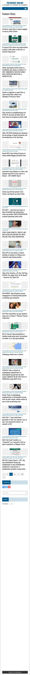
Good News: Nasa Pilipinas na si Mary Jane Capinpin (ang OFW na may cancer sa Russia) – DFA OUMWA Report (15, 173)
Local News (15, 27)
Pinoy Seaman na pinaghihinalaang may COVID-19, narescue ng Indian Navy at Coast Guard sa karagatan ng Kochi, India (14, 114)
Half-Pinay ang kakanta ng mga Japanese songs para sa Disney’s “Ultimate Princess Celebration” (15, 315)
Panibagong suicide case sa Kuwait (12, 354)
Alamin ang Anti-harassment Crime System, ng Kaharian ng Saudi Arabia (13, 192)
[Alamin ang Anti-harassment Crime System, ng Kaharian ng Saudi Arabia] (15, 186)
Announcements (6, 25)
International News (7, 27)
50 (22, 474)
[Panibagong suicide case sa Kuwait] (15, 348)
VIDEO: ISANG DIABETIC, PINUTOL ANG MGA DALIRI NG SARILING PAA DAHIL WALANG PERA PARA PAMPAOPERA (14, 234)
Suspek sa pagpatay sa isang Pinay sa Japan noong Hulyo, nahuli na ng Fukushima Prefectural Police (13, 94)
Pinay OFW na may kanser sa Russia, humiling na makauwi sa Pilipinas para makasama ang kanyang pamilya (13, 254)
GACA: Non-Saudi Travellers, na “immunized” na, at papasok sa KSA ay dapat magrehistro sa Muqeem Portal (13, 442)
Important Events (22, 25)
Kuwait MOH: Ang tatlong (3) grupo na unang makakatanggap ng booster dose (14, 154)
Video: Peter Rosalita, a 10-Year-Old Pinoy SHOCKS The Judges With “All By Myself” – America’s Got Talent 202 (14, 275)
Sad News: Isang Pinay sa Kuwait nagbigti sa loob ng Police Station (14, 30)
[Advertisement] (15, 522)
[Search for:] (15, 493)
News (19, 45)
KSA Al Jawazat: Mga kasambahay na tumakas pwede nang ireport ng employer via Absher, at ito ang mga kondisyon (14, 336)
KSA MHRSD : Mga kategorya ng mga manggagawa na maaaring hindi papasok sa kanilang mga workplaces (14, 295)
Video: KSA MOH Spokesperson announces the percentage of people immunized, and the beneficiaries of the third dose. (15, 135)
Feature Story (13, 25)
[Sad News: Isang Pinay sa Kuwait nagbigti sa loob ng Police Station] (15, 23)
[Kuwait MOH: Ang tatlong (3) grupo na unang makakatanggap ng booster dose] (15, 147)
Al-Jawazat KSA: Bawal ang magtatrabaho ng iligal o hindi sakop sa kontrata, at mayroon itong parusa (15, 49)
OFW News (20, 27)
